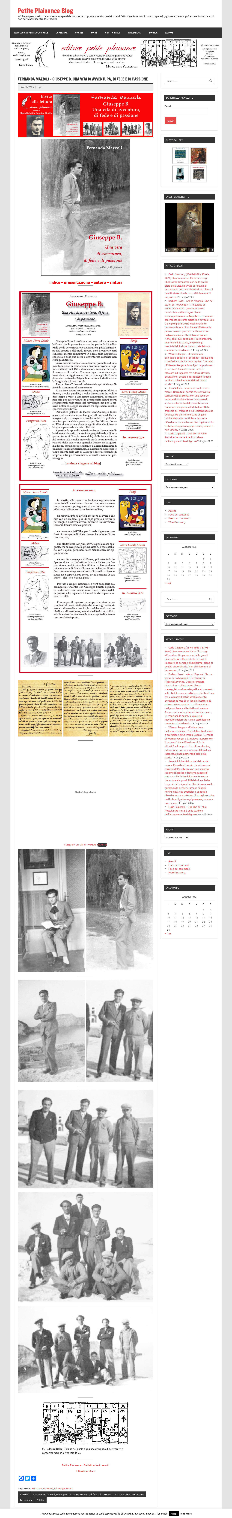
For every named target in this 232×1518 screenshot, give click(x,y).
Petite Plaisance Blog (45, 10)
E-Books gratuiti (85, 1471)
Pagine (79, 32)
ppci (40, 87)
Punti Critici (112, 32)
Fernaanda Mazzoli (42, 1488)
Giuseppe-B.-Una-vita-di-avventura (80, 844)
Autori (169, 32)
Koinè (94, 32)
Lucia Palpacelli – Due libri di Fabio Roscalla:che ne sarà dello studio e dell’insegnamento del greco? (186, 437)
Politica (40, 1500)
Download (102, 844)
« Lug (168, 582)
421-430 (24, 1494)
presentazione (77, 282)
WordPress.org (176, 522)
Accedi (172, 510)
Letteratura (26, 1500)
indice (54, 282)
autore (100, 282)
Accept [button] (174, 1513)
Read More (186, 1513)
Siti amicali (134, 32)
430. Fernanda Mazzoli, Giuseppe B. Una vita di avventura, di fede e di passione (72, 1494)
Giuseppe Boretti (63, 1488)
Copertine (62, 32)
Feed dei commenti (179, 518)
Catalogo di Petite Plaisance (31, 32)
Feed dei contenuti (179, 514)
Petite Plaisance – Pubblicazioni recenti (85, 1465)
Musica (153, 32)
